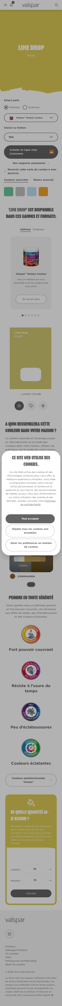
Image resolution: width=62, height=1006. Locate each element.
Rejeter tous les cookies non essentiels (30, 531)
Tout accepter (30, 518)
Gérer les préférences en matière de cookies (31, 545)
